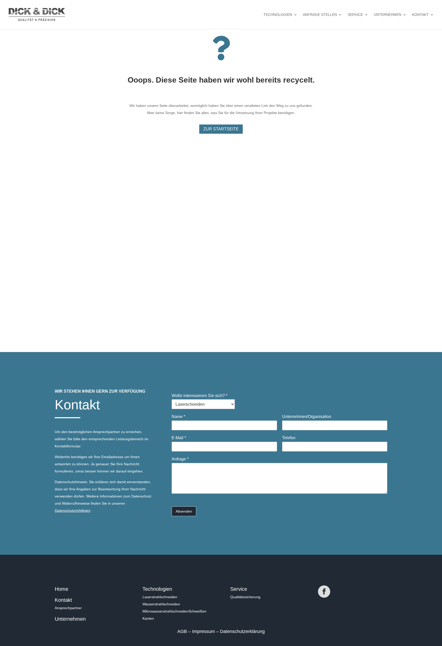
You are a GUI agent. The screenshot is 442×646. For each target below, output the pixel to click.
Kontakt (420, 15)
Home (61, 589)
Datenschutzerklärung (242, 631)
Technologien (277, 15)
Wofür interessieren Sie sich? (199, 395)
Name (178, 416)
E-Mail (179, 438)
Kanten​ (148, 618)
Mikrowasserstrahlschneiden (165, 611)
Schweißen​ (197, 611)
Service (355, 15)
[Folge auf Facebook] (324, 591)
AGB (182, 631)
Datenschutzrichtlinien (72, 510)
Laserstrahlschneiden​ (159, 597)
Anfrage (180, 459)
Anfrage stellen (320, 15)
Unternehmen (387, 15)
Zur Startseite (221, 129)
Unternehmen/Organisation (306, 416)
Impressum (204, 631)
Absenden (184, 511)
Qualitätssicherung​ (245, 597)
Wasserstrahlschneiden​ (161, 604)
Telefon (288, 438)
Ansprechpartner (68, 608)
